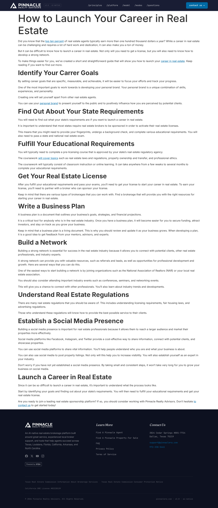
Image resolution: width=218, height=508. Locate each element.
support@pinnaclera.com (164, 442)
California (57, 444)
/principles (95, 5)
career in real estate (173, 61)
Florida (47, 444)
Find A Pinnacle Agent (109, 432)
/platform (112, 5)
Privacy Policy (105, 448)
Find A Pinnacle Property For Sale (117, 438)
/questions (153, 5)
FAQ (98, 443)
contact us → (197, 5)
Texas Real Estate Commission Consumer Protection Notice (132, 482)
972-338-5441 (157, 447)
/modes (138, 5)
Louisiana (37, 444)
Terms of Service (106, 454)
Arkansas (68, 444)
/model (126, 5)
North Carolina (32, 448)
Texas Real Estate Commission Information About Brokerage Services (61, 482)
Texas (28, 444)
